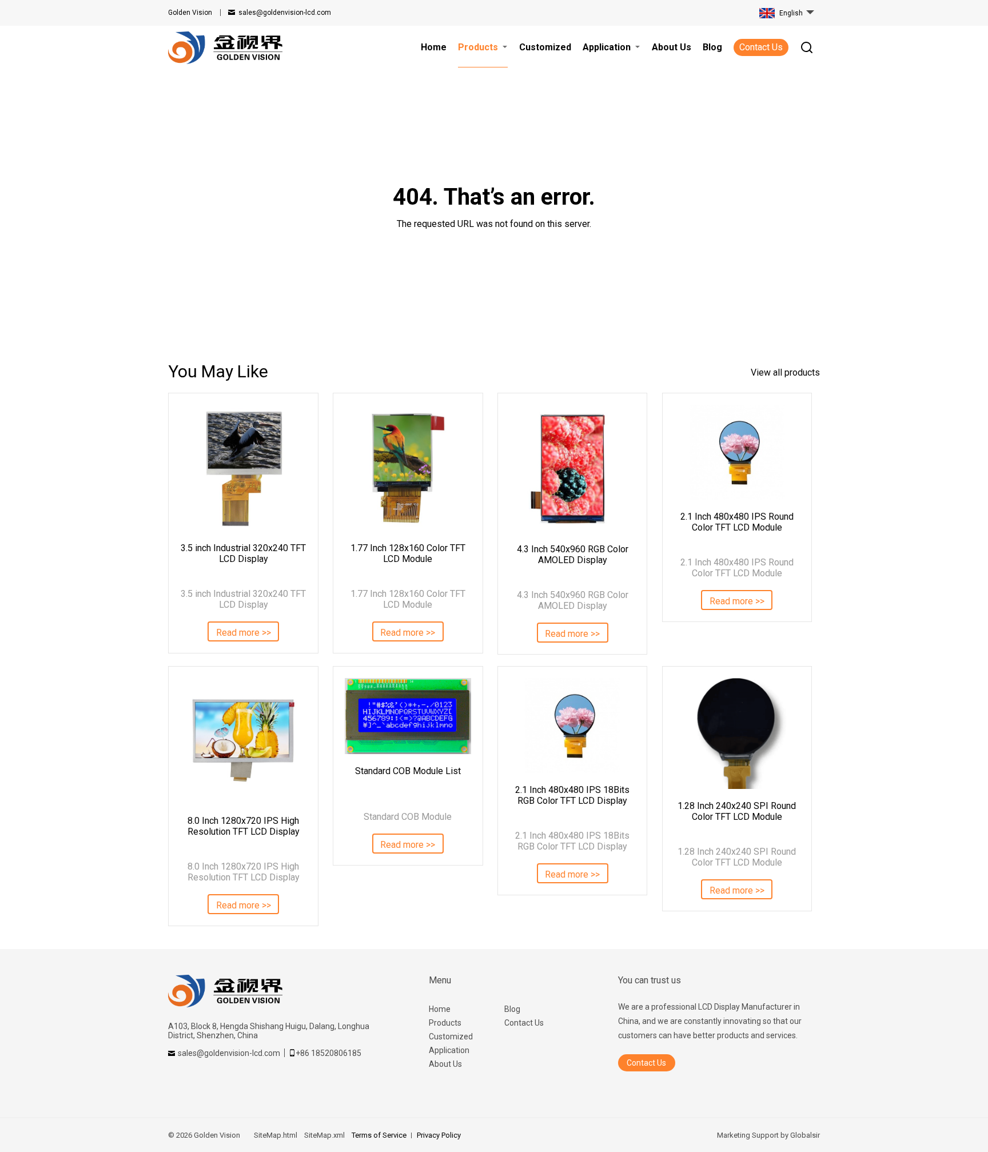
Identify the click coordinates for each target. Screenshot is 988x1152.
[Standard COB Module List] (408, 716)
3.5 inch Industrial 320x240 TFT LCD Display (243, 553)
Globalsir (805, 1135)
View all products (785, 372)
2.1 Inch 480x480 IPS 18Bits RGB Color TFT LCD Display (572, 795)
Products (445, 1022)
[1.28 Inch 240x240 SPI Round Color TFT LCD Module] (737, 733)
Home (440, 1009)
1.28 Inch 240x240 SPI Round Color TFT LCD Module (737, 811)
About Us (445, 1064)
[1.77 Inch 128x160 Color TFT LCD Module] (408, 468)
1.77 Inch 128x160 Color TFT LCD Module (407, 553)
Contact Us (761, 47)
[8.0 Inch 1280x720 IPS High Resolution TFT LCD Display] (243, 741)
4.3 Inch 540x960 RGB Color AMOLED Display (572, 554)
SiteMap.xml (324, 1135)
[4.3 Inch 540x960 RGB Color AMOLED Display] (572, 468)
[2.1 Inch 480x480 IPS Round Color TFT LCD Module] (737, 452)
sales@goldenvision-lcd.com (284, 13)
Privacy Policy (439, 1135)
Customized (451, 1036)
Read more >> (243, 632)
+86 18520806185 (328, 1053)
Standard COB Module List (408, 771)
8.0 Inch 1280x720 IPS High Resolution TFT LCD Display (244, 826)
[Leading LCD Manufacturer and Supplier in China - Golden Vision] (225, 47)
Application (449, 1050)
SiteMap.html (275, 1135)
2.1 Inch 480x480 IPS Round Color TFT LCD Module (737, 522)
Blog (512, 1009)
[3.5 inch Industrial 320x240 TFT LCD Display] (243, 468)
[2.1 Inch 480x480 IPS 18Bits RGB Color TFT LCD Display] (572, 725)
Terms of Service (379, 1135)
